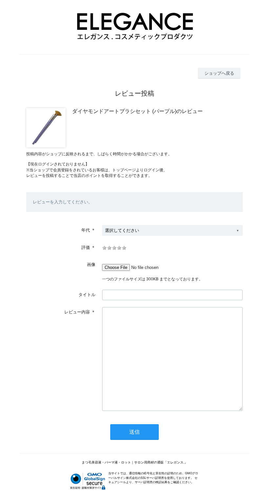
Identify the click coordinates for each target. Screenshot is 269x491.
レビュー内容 (77, 312)
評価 (85, 247)
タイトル (86, 294)
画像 (91, 264)
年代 (85, 230)
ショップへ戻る (219, 73)
